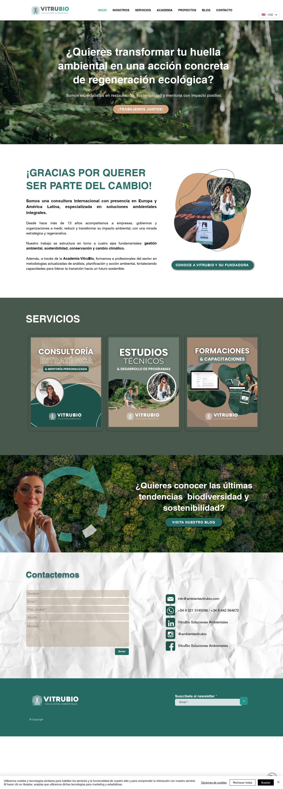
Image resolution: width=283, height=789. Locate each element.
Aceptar (265, 782)
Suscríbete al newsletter (195, 696)
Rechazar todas (242, 782)
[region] (66, 383)
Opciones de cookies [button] (214, 782)
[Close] (278, 782)
